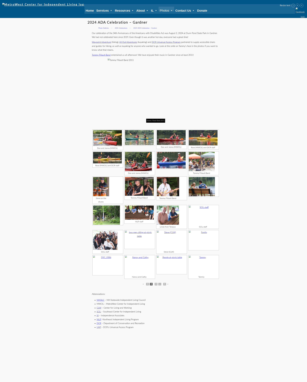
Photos (164, 10)
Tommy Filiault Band (101, 55)
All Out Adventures (128, 42)
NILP (99, 320)
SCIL (99, 312)
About (140, 10)
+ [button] (297, 5)
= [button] (301, 5)
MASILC (100, 300)
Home (90, 10)
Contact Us (183, 10)
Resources (122, 10)
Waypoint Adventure (101, 42)
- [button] (293, 5)
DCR (99, 323)
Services (102, 10)
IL (152, 10)
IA (98, 316)
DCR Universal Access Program (166, 42)
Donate (202, 10)
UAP (99, 327)
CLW (99, 308)
